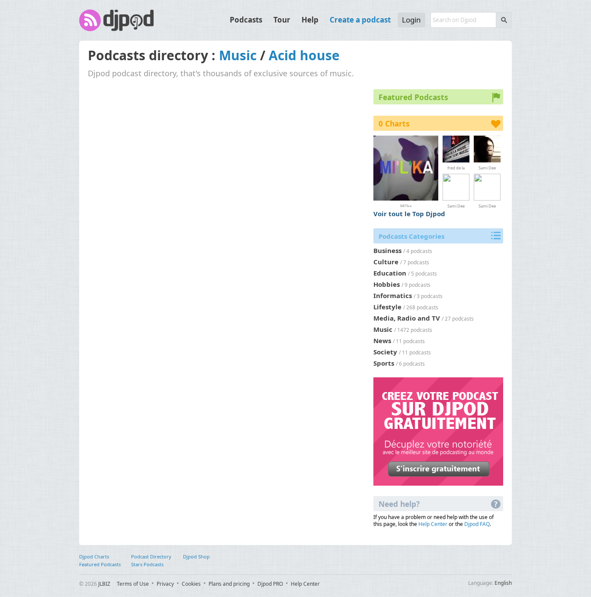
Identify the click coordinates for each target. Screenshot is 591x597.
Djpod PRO (270, 583)
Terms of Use (133, 583)
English (503, 583)
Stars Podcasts (147, 564)
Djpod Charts (94, 556)
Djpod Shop (196, 556)
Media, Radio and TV (406, 318)
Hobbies (386, 284)
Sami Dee (487, 167)
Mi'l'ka (405, 205)
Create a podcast (360, 20)
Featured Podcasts (100, 564)
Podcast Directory (151, 556)
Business (387, 250)
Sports (383, 363)
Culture (385, 261)
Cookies (191, 583)
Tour (281, 20)
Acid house (304, 55)
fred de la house (456, 167)
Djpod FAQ (477, 524)
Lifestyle (387, 306)
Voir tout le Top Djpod (409, 213)
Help (310, 20)
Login (411, 20)
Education (389, 273)
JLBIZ (104, 583)
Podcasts (246, 20)
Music (238, 55)
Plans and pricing (229, 583)
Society (385, 351)
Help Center (432, 524)
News (382, 340)
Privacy (165, 583)
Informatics (392, 295)
